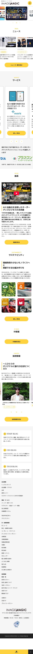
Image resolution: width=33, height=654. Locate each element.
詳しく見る (16, 319)
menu (30, 3)
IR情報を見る (16, 342)
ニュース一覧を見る (16, 65)
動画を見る (16, 242)
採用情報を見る (16, 419)
